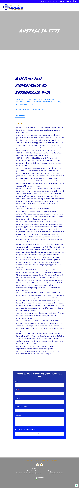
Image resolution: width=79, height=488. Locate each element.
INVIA (39, 434)
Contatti (72, 7)
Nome (17, 381)
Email (17, 389)
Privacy (34, 429)
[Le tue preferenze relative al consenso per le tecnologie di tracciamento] (76, 485)
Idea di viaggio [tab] (20, 115)
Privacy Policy (41, 460)
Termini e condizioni (28, 460)
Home (35, 7)
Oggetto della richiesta (21, 406)
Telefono (17, 398)
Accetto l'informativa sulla (27, 429)
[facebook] (73, 1)
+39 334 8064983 (23, 473)
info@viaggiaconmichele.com (41, 473)
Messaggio (18, 415)
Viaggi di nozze (62, 7)
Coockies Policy (52, 460)
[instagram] (75, 1)
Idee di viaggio (51, 7)
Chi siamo (42, 7)
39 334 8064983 (67, 1)
